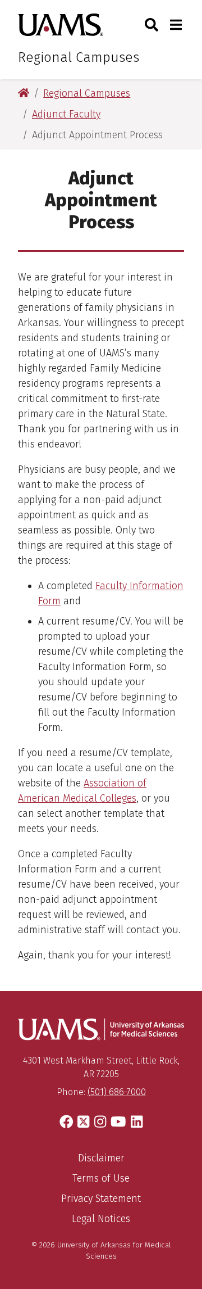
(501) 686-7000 (117, 1092)
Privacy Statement (101, 1198)
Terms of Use (101, 1178)
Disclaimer (101, 1158)
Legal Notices (101, 1219)
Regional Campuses (78, 57)
